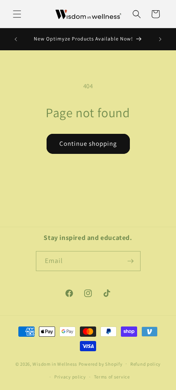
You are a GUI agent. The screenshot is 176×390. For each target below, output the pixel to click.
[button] (17, 14)
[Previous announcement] (15, 39)
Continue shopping (88, 143)
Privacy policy (70, 377)
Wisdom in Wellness (54, 364)
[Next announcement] (160, 39)
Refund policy (145, 364)
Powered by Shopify (101, 364)
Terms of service (112, 377)
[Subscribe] (130, 261)
